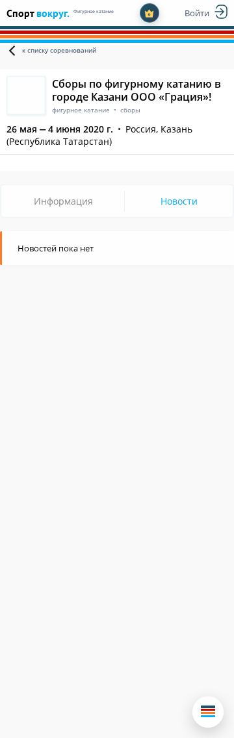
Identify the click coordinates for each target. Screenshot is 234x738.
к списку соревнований (59, 50)
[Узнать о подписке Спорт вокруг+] (149, 13)
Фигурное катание (93, 11)
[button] (208, 712)
